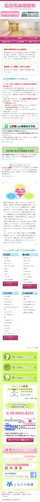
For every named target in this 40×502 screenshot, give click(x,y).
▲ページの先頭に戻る (32, 347)
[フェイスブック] (20, 478)
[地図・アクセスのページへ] (20, 442)
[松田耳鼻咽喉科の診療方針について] (20, 200)
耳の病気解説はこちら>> (10, 284)
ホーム (6, 38)
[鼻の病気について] (20, 371)
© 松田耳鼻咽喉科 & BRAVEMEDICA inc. (11, 499)
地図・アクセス (33, 42)
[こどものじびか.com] (20, 461)
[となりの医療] (20, 488)
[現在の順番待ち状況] (20, 152)
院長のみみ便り (6, 42)
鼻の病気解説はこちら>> (29, 286)
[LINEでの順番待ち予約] (20, 129)
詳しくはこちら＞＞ (8, 141)
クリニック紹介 (33, 38)
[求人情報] (20, 452)
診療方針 (20, 38)
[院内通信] (20, 469)
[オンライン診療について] (20, 165)
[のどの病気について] (20, 381)
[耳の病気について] (20, 361)
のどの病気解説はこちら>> (10, 338)
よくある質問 (20, 42)
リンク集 (4, 496)
